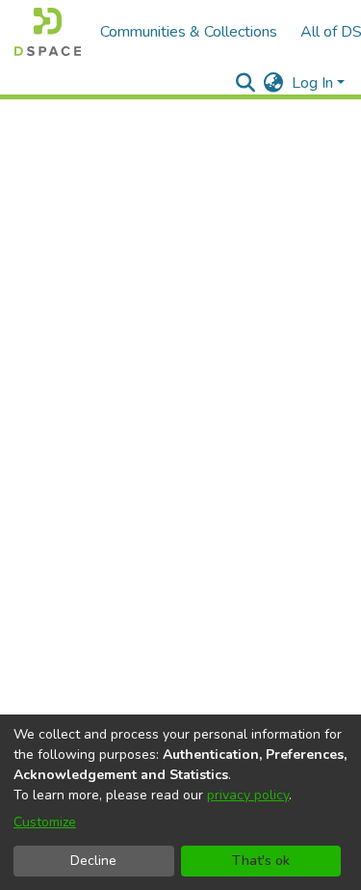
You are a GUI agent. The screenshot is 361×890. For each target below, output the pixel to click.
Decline (93, 860)
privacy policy (248, 795)
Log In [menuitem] (312, 83)
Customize (44, 822)
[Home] (47, 32)
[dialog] (180, 802)
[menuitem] (274, 82)
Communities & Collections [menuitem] (188, 31)
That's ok (261, 860)
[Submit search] (246, 82)
